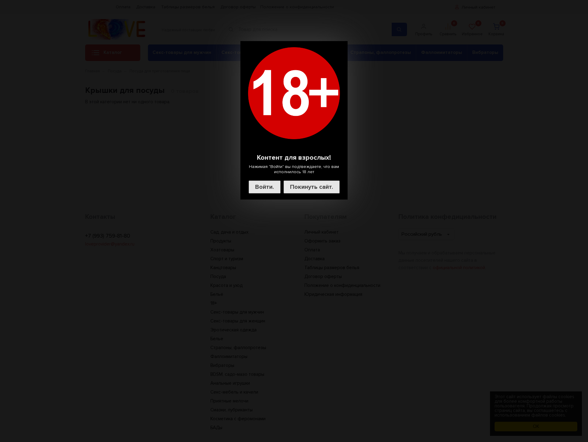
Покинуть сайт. (311, 187)
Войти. (264, 187)
